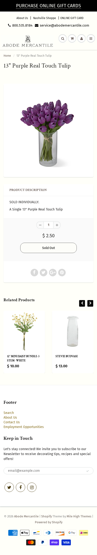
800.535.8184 (22, 25)
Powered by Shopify (48, 522)
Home (7, 55)
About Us (22, 18)
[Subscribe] (87, 471)
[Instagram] (31, 487)
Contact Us (12, 422)
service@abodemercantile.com (64, 25)
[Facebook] (20, 487)
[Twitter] (9, 487)
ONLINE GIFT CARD (72, 18)
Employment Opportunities (24, 427)
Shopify (46, 516)
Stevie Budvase (67, 356)
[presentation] (82, 303)
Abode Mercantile (26, 516)
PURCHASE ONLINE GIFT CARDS (48, 5)
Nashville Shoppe (44, 18)
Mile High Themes (79, 516)
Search (9, 413)
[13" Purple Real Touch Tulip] (48, 129)
